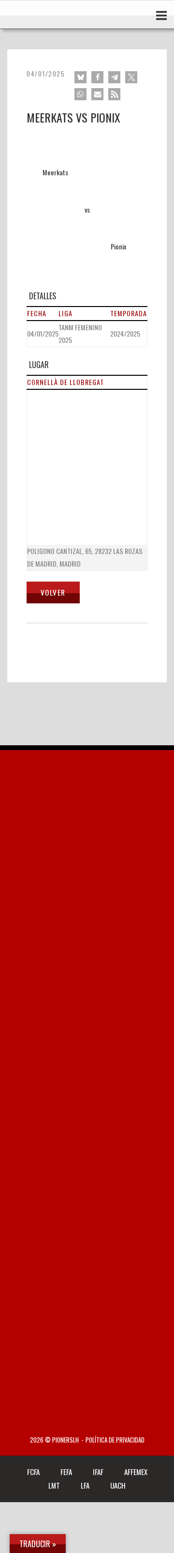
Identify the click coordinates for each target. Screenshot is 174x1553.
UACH (118, 1485)
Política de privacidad (115, 1440)
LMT (54, 1485)
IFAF (98, 1471)
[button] (80, 77)
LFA (85, 1485)
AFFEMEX (135, 1471)
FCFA (33, 1471)
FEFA (66, 1471)
